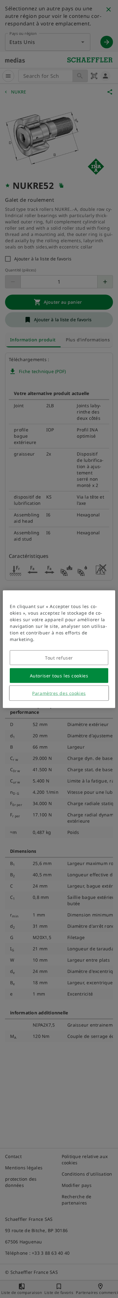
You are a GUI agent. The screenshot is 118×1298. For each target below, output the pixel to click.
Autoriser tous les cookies (59, 675)
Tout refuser (59, 657)
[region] (59, 649)
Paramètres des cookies (59, 693)
